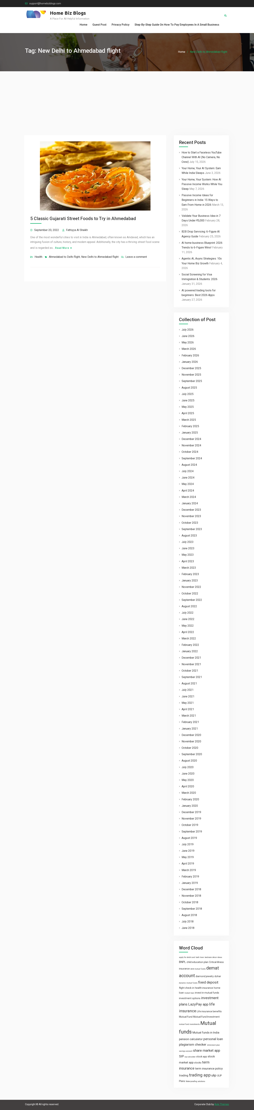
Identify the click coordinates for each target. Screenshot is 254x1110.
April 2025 (188, 413)
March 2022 (189, 638)
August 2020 (189, 760)
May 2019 (188, 857)
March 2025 (189, 419)
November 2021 (191, 664)
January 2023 (190, 580)
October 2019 (190, 825)
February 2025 (190, 426)
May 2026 (188, 342)
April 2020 (188, 786)
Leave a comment (136, 256)
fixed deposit (208, 982)
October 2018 (190, 902)
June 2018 (188, 928)
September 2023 (192, 529)
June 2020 (188, 773)
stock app (201, 1056)
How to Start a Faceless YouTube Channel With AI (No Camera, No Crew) (202, 157)
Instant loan (189, 993)
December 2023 (191, 509)
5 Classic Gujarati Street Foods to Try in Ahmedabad (83, 218)
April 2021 (188, 709)
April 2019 (188, 863)
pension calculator (191, 1039)
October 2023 (190, 522)
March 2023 (189, 567)
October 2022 (190, 593)
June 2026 (188, 336)
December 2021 (191, 657)
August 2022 (189, 606)
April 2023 (188, 561)
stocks (197, 1062)
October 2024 (190, 451)
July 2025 (188, 394)
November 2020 (191, 741)
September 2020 (192, 754)
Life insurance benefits (209, 1011)
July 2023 (188, 542)
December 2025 (191, 368)
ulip (213, 1075)
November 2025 (191, 374)
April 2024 (188, 490)
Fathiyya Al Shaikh (77, 230)
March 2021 (189, 715)
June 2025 (188, 400)
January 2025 (190, 432)
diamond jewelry (205, 976)
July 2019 (188, 844)
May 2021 (188, 702)
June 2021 (188, 696)
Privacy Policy (120, 24)
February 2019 (190, 876)
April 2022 (188, 632)
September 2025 (192, 381)
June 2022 (188, 619)
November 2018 (191, 895)
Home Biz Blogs (68, 13)
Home (83, 24)
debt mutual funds (198, 969)
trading (183, 1075)
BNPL (182, 962)
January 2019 (190, 883)
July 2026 (188, 329)
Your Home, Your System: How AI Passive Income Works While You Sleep (202, 184)
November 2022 (191, 587)
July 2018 (188, 921)
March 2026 (189, 349)
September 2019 (192, 831)
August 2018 (189, 915)
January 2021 (190, 728)
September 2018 (192, 908)
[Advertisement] (127, 97)
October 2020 (190, 747)
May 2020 (188, 780)
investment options (189, 998)
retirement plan (213, 1045)
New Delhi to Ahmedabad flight (100, 256)
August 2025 (189, 387)
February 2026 (190, 355)
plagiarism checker (192, 1045)
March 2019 (189, 870)
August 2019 (189, 838)
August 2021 (189, 683)
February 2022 (190, 645)
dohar (217, 976)
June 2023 (188, 548)
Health (38, 256)
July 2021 (188, 690)
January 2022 (190, 651)
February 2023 (190, 574)
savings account (185, 1051)
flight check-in (186, 987)
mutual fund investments (189, 1024)
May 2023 (188, 554)
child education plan (197, 962)
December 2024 (191, 439)
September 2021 (192, 677)
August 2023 (189, 535)
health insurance (204, 987)
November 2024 (191, 445)
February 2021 (190, 722)
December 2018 (191, 889)
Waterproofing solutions (195, 1081)
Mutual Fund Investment (206, 1016)
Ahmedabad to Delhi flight (64, 256)
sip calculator (190, 1057)
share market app (206, 1050)
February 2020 (190, 799)
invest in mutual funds (207, 992)
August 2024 (189, 464)
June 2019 (188, 850)
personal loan (213, 1039)
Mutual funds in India (205, 1032)
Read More (62, 248)
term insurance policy (209, 1068)
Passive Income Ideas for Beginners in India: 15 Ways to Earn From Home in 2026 (200, 200)
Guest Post (99, 24)
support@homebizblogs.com (45, 3)
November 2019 (191, 818)
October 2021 (190, 670)
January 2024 (190, 503)
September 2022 (192, 600)
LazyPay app (198, 1004)
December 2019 (191, 812)
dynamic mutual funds (188, 983)
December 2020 (191, 735)
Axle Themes (221, 1104)
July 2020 (188, 767)
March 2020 (189, 792)
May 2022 (188, 625)
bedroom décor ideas (213, 957)
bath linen (200, 957)
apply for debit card (187, 957)
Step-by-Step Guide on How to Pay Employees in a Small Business (177, 24)
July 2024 (188, 471)
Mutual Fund (185, 1016)
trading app (200, 1075)
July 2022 (188, 612)
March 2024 (189, 497)
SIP (181, 1056)
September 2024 (192, 458)
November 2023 (191, 516)
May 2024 (188, 484)
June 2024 (188, 477)
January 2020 (190, 805)
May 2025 (188, 406)
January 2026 (190, 361)
